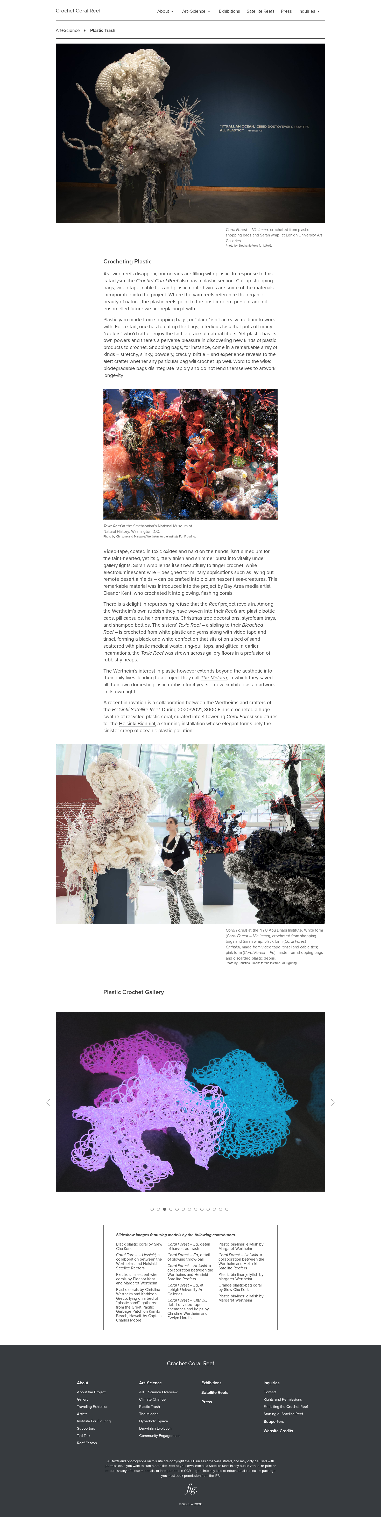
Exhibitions (211, 1383)
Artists (82, 1414)
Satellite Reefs (214, 1392)
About (82, 1383)
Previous (48, 1102)
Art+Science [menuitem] (194, 11)
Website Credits (278, 1431)
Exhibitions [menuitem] (229, 11)
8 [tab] (195, 1209)
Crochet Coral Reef (78, 11)
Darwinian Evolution (155, 1428)
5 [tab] (176, 1209)
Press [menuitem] (286, 11)
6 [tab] (183, 1209)
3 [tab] (164, 1209)
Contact (270, 1392)
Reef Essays (87, 1443)
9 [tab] (201, 1209)
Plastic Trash (149, 1406)
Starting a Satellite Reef (283, 1414)
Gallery (82, 1399)
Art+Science (68, 30)
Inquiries (272, 1383)
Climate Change (152, 1399)
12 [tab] (220, 1209)
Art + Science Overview (158, 1392)
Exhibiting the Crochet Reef (286, 1406)
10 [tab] (208, 1209)
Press (206, 1401)
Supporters (86, 1428)
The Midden (149, 1414)
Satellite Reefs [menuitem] (260, 11)
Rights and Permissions (283, 1399)
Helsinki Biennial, (137, 723)
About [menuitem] (163, 11)
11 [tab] (214, 1209)
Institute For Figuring (94, 1421)
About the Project (91, 1392)
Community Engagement (159, 1436)
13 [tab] (226, 1209)
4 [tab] (170, 1209)
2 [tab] (158, 1209)
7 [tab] (189, 1209)
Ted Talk (83, 1436)
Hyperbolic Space (153, 1421)
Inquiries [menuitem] (307, 11)
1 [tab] (152, 1209)
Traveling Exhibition (92, 1406)
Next (333, 1102)
